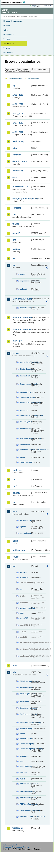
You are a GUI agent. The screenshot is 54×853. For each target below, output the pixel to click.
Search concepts (33, 78)
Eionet (13, 16)
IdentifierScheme (25, 392)
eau (21, 589)
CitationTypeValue (25, 369)
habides (16, 249)
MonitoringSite (25, 739)
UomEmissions (25, 766)
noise (15, 541)
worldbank (17, 828)
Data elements (8, 34)
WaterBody (24, 779)
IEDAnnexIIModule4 (21, 329)
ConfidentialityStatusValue (25, 714)
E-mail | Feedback (10, 845)
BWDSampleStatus (25, 694)
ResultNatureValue (25, 429)
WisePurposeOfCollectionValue (25, 817)
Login (34, 6)
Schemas (7, 39)
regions (23, 527)
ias (13, 258)
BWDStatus (24, 702)
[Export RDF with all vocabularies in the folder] (47, 267)
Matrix (22, 734)
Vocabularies (8, 43)
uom (14, 665)
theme (22, 457)
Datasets (6, 25)
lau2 (14, 486)
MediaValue (24, 411)
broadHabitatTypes (25, 520)
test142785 (24, 618)
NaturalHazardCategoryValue (25, 415)
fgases (15, 224)
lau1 (14, 479)
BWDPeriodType (25, 688)
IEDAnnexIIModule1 (21, 299)
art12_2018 (17, 104)
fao (14, 214)
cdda (14, 148)
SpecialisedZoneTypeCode (25, 438)
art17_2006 (17, 113)
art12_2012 (17, 95)
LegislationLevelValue (25, 397)
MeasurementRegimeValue (25, 402)
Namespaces (8, 52)
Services (6, 48)
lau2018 (16, 493)
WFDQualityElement (25, 798)
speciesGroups (25, 533)
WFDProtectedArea (25, 792)
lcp (13, 502)
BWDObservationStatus (25, 681)
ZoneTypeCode (25, 462)
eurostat (16, 208)
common (16, 155)
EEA (14, 2)
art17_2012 (17, 123)
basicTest (23, 573)
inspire (15, 353)
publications (18, 550)
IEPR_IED (17, 341)
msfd (14, 511)
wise (14, 672)
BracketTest (24, 577)
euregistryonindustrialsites (21, 198)
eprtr (14, 177)
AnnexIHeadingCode (25, 308)
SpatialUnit (24, 756)
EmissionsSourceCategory (25, 722)
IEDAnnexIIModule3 (21, 317)
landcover (17, 470)
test (14, 566)
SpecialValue (25, 445)
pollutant (23, 289)
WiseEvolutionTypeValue (25, 810)
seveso (16, 557)
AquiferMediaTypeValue (25, 362)
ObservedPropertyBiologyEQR (25, 749)
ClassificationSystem (25, 708)
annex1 (22, 274)
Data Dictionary (22, 16)
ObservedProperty (25, 744)
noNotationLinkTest (25, 608)
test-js (22, 613)
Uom (21, 761)
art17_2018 (17, 132)
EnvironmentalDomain (25, 384)
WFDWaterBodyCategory (25, 804)
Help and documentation (12, 21)
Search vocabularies (15, 78)
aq (13, 86)
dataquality (17, 171)
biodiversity (18, 141)
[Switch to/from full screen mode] (38, 6)
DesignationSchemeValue (25, 376)
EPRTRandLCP (20, 187)
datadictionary (19, 161)
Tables (5, 30)
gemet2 (16, 233)
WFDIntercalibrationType (25, 784)
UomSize (23, 773)
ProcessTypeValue (25, 422)
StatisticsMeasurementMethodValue (25, 450)
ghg (14, 240)
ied (13, 265)
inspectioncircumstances (25, 281)
